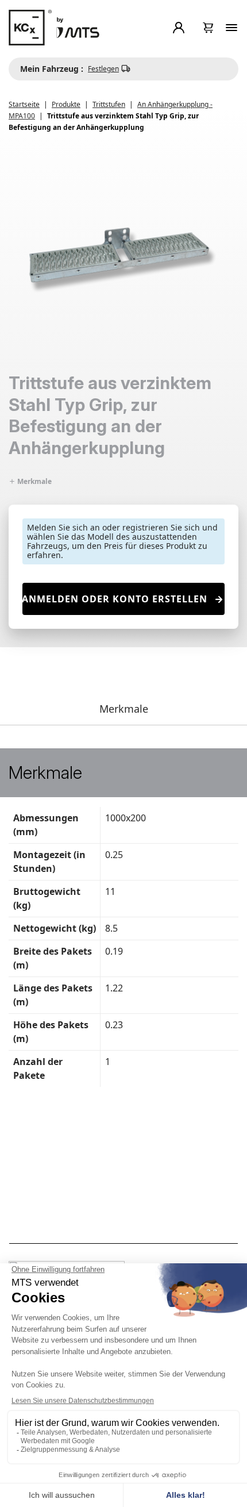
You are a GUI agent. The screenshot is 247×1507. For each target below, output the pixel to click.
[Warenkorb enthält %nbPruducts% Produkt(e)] (208, 27)
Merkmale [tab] (123, 709)
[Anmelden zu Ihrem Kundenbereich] (181, 27)
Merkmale (34, 481)
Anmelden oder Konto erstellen (114, 599)
